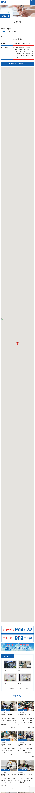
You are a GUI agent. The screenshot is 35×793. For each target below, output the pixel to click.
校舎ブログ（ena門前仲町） (17, 64)
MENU (32, 1)
